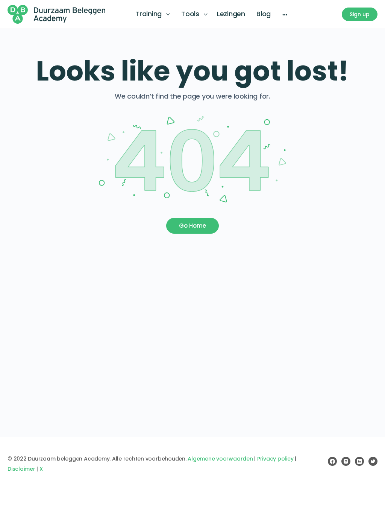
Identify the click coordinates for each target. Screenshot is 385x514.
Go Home (192, 226)
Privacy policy (275, 458)
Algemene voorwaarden (220, 458)
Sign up (360, 14)
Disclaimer (21, 469)
